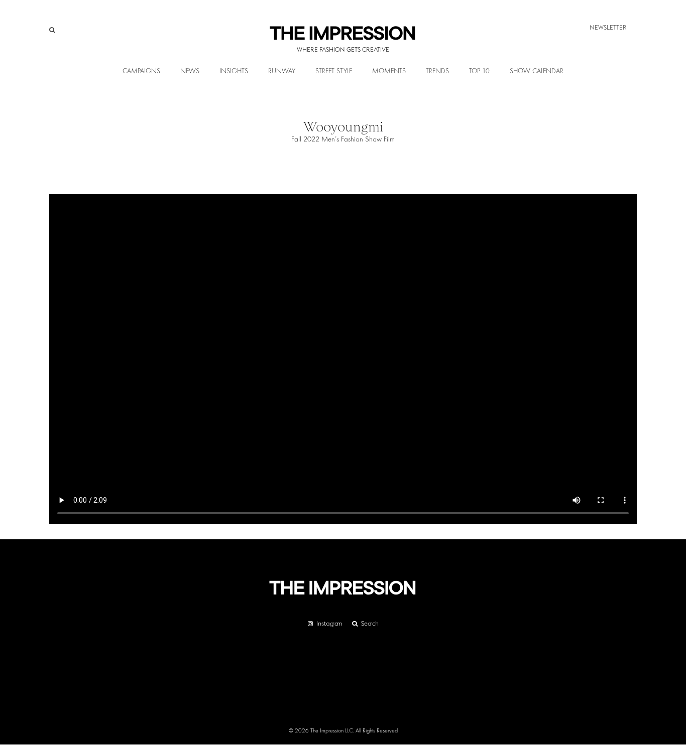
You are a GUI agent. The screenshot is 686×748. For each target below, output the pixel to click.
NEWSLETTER (608, 27)
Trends (437, 71)
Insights (233, 71)
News (189, 71)
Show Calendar (536, 71)
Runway (281, 71)
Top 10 (479, 71)
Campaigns (141, 71)
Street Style (333, 71)
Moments (389, 71)
